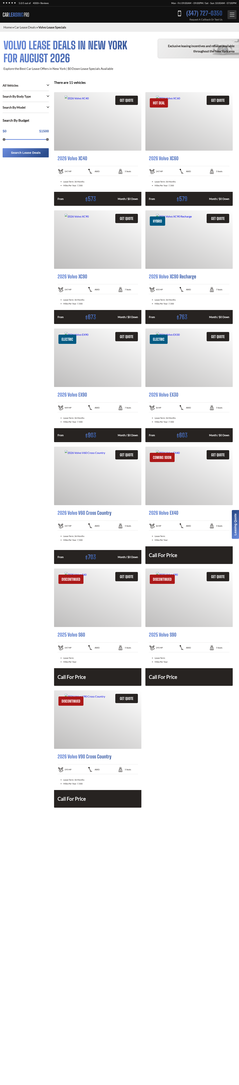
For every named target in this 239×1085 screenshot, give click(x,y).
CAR (16, 15)
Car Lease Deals (25, 27)
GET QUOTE (126, 100)
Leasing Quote (235, 524)
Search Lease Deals (26, 152)
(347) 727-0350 (204, 13)
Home (7, 27)
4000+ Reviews (41, 3)
